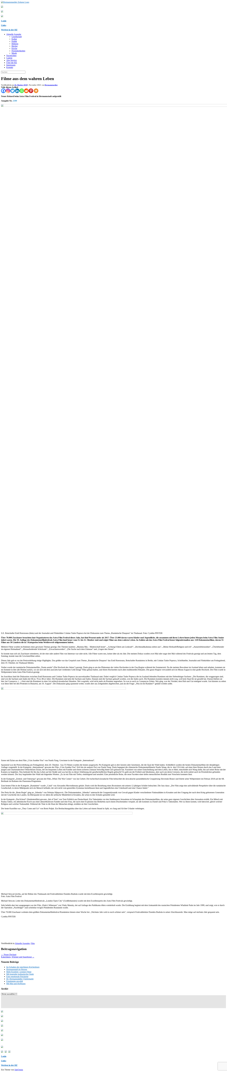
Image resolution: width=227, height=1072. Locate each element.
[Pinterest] (31, 90)
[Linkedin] (17, 90)
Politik (14, 41)
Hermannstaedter (51, 85)
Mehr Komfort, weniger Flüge (18, 972)
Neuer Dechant (8, 954)
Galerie (9, 58)
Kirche (14, 48)
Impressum (10, 65)
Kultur (14, 39)
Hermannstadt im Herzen (16, 969)
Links (3, 25)
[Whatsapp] (21, 90)
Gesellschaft (17, 36)
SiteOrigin (18, 1070)
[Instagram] (8, 90)
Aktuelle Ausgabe (13, 34)
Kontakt (9, 67)
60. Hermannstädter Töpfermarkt (19, 979)
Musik (14, 53)
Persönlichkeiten (18, 51)
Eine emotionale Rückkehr (17, 976)
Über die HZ (11, 63)
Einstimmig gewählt (14, 981)
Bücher (15, 46)
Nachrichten (11, 55)
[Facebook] (3, 90)
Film (33, 943)
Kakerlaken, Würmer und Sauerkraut (17, 957)
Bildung (15, 44)
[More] (36, 90)
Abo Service (11, 60)
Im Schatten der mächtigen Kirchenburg (22, 967)
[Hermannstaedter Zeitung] (15, 2)
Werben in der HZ (9, 30)
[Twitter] (12, 90)
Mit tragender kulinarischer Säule (20, 974)
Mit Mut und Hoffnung (15, 983)
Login (3, 21)
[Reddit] (26, 90)
